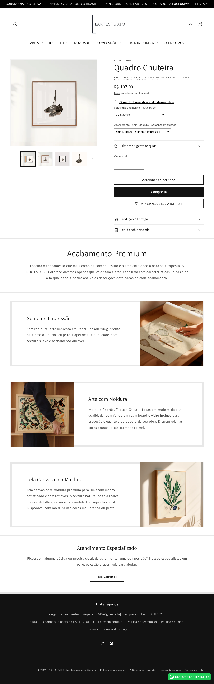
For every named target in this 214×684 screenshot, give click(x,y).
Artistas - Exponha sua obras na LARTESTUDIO (61, 622)
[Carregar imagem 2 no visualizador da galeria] (45, 159)
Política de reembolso (142, 622)
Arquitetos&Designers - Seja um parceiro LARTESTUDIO (122, 614)
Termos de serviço (115, 629)
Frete (117, 92)
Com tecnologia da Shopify (80, 670)
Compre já (159, 192)
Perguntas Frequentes (64, 614)
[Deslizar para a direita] (92, 159)
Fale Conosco (107, 576)
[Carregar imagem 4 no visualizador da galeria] (79, 159)
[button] (15, 24)
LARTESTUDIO (56, 670)
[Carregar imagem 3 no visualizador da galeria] (62, 159)
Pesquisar (92, 629)
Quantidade (121, 156)
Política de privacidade (142, 670)
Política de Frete (172, 622)
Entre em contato (110, 622)
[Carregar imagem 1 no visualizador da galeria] (28, 159)
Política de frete (194, 670)
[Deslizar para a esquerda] (15, 159)
